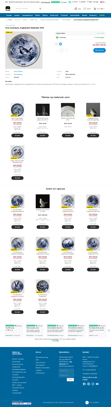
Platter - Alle (33, 19)
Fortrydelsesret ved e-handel (19, 373)
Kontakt (86, 352)
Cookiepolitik (16, 393)
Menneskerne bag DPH (42, 359)
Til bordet (64, 15)
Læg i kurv (100, 50)
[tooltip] (17, 119)
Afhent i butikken (18, 359)
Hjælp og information (17, 353)
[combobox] (28, 9)
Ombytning (16, 361)
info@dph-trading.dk (90, 373)
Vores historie (40, 362)
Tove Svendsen (66, 19)
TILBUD (102, 15)
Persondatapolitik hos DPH (18, 379)
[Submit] (40, 8)
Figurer (45, 15)
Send (70, 379)
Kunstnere (93, 15)
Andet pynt (54, 15)
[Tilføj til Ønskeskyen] (60, 44)
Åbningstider (40, 365)
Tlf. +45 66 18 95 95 (89, 370)
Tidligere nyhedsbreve (40, 372)
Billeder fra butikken (43, 367)
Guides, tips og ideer (19, 382)
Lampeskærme (27, 15)
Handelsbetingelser (19, 369)
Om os (38, 352)
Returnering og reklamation (17, 366)
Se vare (17, 135)
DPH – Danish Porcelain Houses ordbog (18, 387)
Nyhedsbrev (64, 352)
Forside (9, 15)
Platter (37, 15)
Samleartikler (75, 15)
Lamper (17, 15)
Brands (84, 15)
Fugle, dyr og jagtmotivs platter (50, 19)
